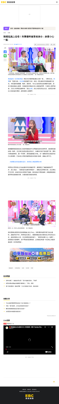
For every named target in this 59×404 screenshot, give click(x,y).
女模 (31, 88)
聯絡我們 (29, 389)
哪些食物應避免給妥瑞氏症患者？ (15, 308)
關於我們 (24, 389)
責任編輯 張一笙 (18, 44)
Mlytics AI (54, 315)
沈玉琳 (21, 81)
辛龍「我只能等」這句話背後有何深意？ (17, 306)
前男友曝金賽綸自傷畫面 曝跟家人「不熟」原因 (19, 283)
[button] (54, 29)
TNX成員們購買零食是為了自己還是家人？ (18, 303)
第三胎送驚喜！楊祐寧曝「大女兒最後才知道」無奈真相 (22, 286)
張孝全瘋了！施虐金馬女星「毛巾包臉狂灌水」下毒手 (21, 280)
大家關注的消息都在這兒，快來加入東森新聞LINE (26, 162)
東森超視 (11, 79)
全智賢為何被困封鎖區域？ (13, 311)
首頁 (4, 32)
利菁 (32, 268)
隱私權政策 (34, 389)
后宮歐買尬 (18, 79)
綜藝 (9, 32)
